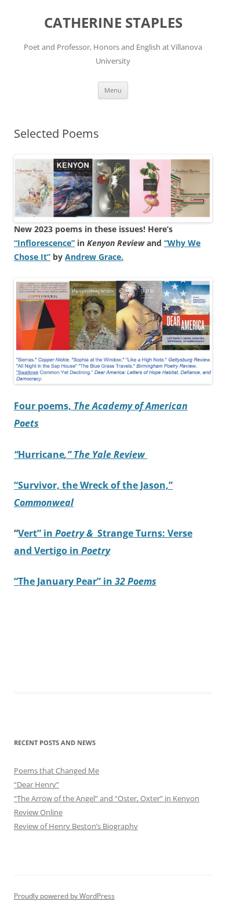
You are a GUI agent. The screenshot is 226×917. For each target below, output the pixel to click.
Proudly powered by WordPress (64, 896)
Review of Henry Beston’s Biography (76, 826)
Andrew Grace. (94, 256)
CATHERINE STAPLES (113, 23)
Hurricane (80, 454)
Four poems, (44, 405)
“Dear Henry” (36, 784)
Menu (113, 90)
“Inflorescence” (44, 242)
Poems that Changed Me (56, 770)
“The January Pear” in (85, 581)
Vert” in (57, 533)
